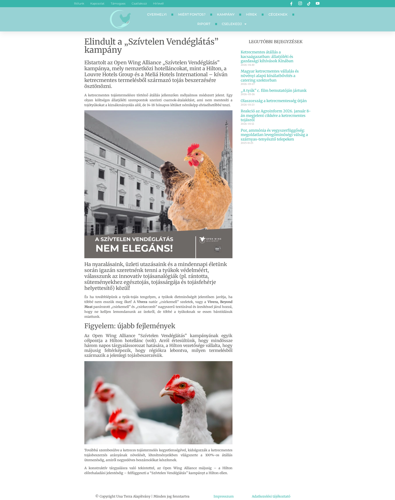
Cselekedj (232, 24)
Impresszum (224, 496)
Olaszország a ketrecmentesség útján (274, 100)
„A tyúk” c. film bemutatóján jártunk (274, 90)
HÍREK (251, 14)
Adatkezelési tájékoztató (271, 496)
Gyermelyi (157, 14)
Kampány (226, 14)
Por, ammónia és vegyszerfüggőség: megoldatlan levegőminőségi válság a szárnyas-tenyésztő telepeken (274, 135)
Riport (203, 24)
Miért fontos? (192, 14)
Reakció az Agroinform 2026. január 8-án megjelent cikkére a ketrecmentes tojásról (276, 115)
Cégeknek (278, 14)
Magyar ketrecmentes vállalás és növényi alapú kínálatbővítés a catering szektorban (270, 75)
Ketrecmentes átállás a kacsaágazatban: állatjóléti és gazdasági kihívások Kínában (267, 56)
